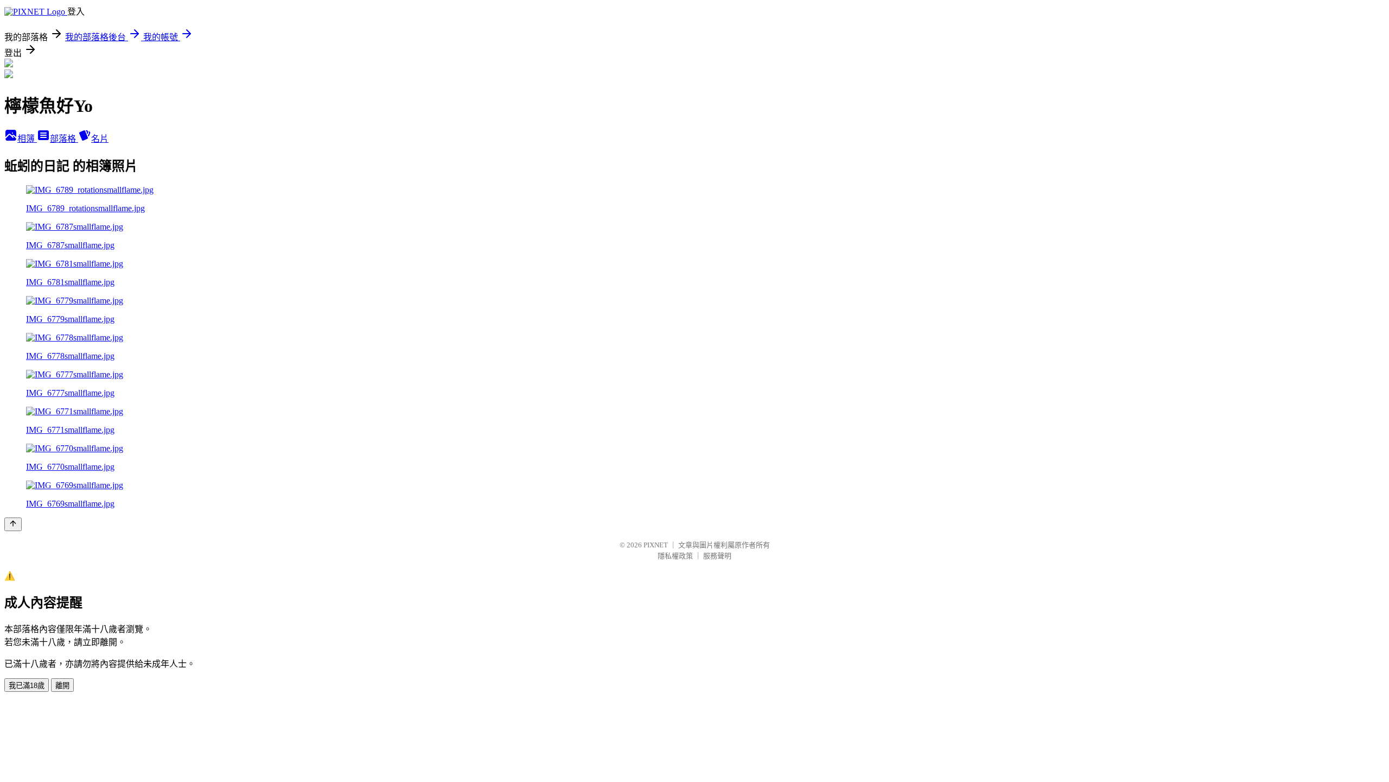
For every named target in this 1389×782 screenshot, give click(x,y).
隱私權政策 (675, 556)
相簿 (27, 138)
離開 (62, 686)
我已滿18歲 (26, 686)
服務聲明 (717, 556)
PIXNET (655, 545)
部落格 (64, 138)
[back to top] (13, 524)
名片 (100, 138)
